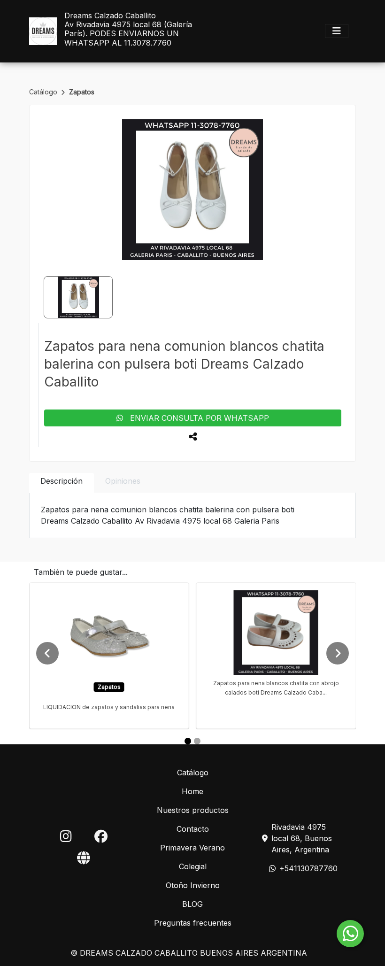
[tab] (61, 483)
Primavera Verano (192, 847)
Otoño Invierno (193, 885)
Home (192, 791)
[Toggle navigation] (336, 31)
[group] (192, 189)
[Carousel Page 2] (197, 741)
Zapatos (81, 92)
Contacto (193, 829)
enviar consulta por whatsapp (196, 418)
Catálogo (44, 92)
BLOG (192, 904)
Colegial (193, 866)
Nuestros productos (193, 810)
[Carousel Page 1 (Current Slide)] (188, 741)
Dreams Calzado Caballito (110, 15)
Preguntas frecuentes (192, 922)
